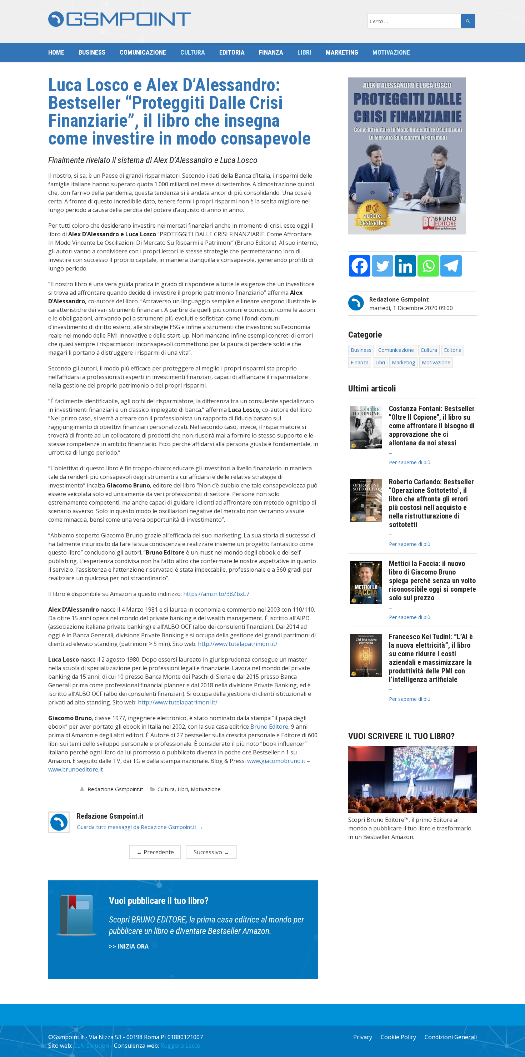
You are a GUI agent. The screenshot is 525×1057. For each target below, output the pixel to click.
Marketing (342, 52)
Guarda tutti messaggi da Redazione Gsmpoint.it (140, 826)
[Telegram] (451, 266)
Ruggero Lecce (180, 1046)
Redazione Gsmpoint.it (115, 789)
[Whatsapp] (428, 266)
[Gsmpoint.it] (119, 19)
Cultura (192, 52)
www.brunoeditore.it (75, 769)
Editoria (232, 52)
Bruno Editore (269, 726)
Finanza (271, 52)
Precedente (155, 852)
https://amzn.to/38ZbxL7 (216, 594)
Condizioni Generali (451, 1037)
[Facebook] (359, 266)
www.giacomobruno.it (276, 761)
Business (92, 52)
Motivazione (391, 52)
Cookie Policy (398, 1037)
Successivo (211, 852)
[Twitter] (382, 266)
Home (56, 52)
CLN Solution (91, 1046)
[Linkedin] (405, 266)
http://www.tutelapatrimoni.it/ (238, 644)
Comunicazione (143, 52)
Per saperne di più (409, 462)
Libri (304, 52)
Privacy (362, 1037)
